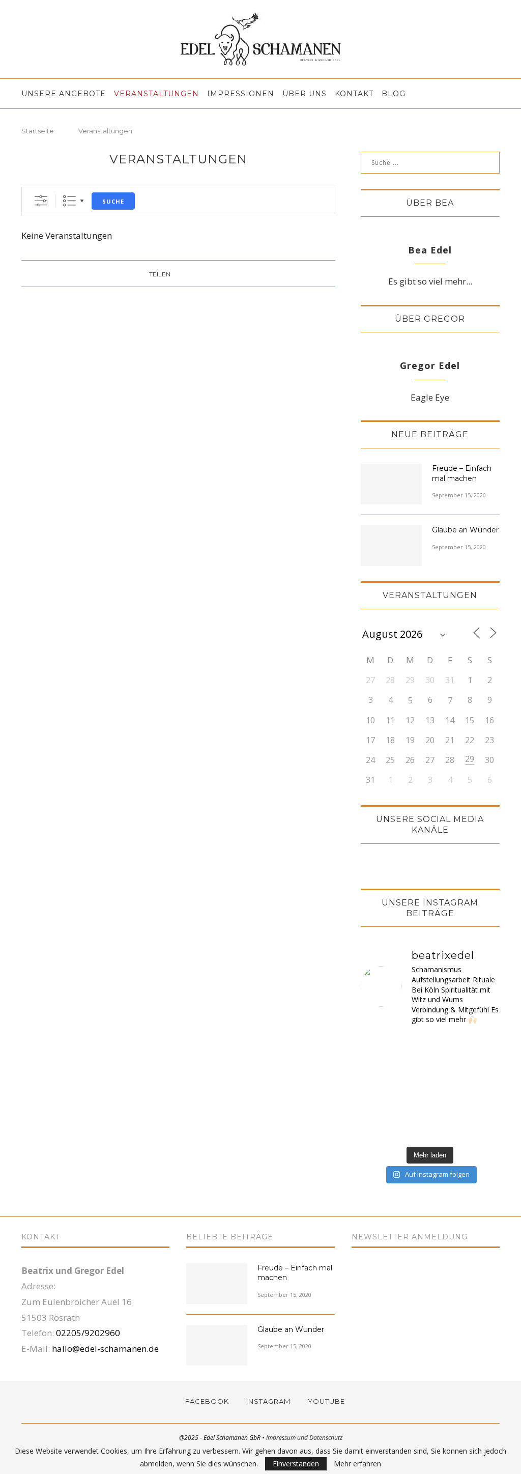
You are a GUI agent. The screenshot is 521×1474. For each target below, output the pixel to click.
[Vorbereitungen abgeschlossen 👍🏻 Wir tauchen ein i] (377, 1046)
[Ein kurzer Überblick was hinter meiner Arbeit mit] (483, 1066)
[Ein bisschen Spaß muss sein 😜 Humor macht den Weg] (483, 1046)
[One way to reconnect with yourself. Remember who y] (447, 1128)
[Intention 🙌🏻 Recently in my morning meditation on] (377, 1108)
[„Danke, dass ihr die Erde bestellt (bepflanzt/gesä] (412, 1066)
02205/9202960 (88, 1333)
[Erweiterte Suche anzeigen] (41, 200)
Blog (394, 93)
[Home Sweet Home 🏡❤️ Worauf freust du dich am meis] (412, 1046)
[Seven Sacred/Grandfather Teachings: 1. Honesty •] (377, 1128)
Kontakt (354, 93)
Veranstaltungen (156, 93)
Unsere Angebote (63, 93)
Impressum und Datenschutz (304, 1437)
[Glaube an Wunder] (391, 545)
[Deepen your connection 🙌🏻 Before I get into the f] (447, 1108)
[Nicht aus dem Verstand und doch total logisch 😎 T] (447, 1046)
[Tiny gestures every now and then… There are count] (412, 1108)
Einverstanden (296, 1463)
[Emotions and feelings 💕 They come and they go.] (412, 1087)
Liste (69, 200)
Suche (113, 201)
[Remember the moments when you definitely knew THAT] (483, 1128)
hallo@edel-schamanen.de (105, 1348)
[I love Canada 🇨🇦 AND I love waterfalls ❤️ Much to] (483, 1108)
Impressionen (240, 93)
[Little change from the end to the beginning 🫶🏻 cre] (377, 1087)
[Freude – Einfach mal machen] (391, 484)
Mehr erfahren (357, 1463)
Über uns (304, 93)
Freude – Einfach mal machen (461, 473)
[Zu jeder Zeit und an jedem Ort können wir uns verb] (447, 1066)
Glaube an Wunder (465, 529)
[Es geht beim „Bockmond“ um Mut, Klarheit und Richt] (377, 1066)
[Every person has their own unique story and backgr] (483, 1087)
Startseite (37, 131)
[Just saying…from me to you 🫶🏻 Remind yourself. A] (412, 1128)
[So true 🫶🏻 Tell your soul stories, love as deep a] (447, 1087)
